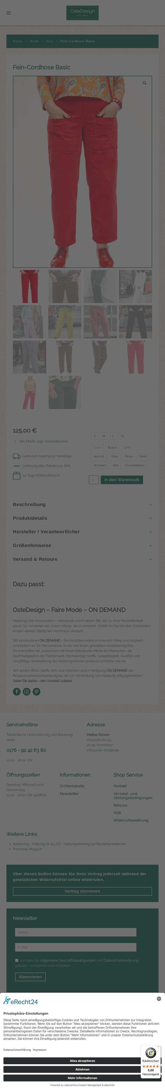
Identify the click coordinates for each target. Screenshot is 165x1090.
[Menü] (158, 1047)
